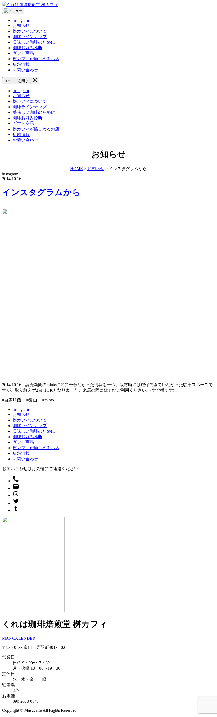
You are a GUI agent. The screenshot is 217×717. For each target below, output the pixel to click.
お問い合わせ (25, 70)
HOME (76, 168)
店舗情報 (21, 64)
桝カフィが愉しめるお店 (36, 59)
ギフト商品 (23, 53)
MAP (6, 638)
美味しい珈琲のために (34, 42)
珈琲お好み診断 (27, 47)
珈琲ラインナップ (30, 36)
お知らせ (21, 25)
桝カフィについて (30, 31)
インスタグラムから (41, 192)
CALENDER (23, 638)
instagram (21, 20)
